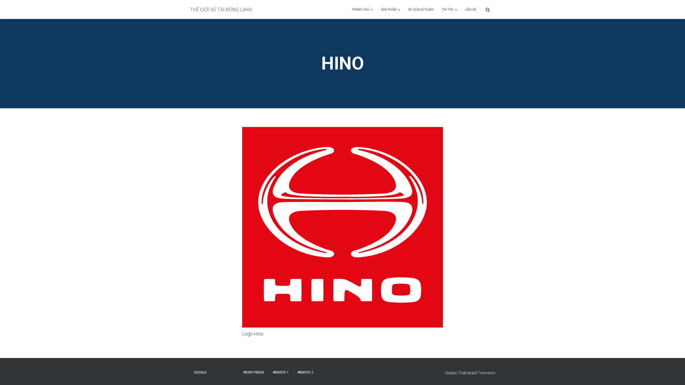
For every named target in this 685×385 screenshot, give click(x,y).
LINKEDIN (234, 372)
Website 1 (281, 372)
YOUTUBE (215, 372)
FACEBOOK (225, 372)
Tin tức (448, 9)
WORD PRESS (253, 372)
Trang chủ (361, 9)
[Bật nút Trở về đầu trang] (674, 374)
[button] (371, 9)
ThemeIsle (486, 373)
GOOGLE (200, 372)
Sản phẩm (389, 9)
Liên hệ (470, 9)
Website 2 (305, 372)
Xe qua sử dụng (421, 9)
